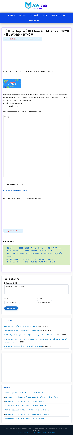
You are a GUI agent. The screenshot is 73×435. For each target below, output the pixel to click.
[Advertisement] (36, 55)
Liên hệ (26, 432)
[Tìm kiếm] (43, 20)
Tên (6, 299)
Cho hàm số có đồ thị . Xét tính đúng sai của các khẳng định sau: (30, 335)
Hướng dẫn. (52, 432)
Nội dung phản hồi (11, 283)
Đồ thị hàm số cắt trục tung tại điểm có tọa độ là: (23, 346)
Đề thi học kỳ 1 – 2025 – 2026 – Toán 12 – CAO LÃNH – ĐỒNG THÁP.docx (34, 248)
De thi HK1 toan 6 (16, 231)
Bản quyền (33, 432)
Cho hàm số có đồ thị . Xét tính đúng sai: (21, 326)
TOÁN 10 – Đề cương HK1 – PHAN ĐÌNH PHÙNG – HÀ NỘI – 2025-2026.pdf (28, 410)
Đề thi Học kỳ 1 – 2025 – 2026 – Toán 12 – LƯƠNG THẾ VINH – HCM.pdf (27, 414)
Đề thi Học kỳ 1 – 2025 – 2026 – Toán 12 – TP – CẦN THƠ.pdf (29, 251)
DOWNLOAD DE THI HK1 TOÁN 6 (15, 190)
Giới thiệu (20, 432)
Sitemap (39, 432)
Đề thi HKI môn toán (19, 39)
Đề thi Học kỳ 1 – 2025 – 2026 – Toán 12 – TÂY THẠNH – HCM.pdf (31, 262)
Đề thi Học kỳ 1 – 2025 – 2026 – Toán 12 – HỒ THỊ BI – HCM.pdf (30, 259)
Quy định (45, 432)
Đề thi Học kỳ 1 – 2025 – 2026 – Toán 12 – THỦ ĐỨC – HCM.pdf (24, 418)
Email (39, 299)
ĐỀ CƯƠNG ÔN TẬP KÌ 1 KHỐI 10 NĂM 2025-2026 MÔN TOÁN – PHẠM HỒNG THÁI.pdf (31, 397)
